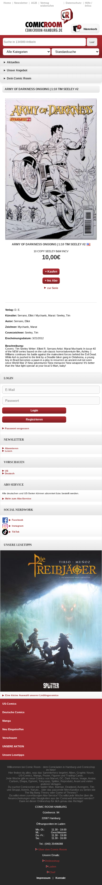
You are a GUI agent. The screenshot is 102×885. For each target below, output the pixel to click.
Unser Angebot (17, 70)
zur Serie (52, 288)
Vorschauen (9, 737)
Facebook (17, 520)
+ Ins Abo (51, 280)
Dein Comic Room (19, 78)
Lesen (8, 451)
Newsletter (21, 2)
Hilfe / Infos (88, 4)
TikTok (15, 531)
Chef (52, 872)
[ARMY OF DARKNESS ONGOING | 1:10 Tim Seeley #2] (51, 169)
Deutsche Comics (13, 712)
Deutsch (9, 473)
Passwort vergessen (17, 428)
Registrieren (34, 419)
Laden (52, 866)
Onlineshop (52, 860)
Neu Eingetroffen (13, 729)
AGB (34, 2)
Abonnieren (11, 448)
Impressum (44, 877)
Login (34, 410)
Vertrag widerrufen (47, 4)
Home (7, 2)
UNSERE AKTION (13, 746)
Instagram (17, 526)
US (6, 471)
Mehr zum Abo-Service (18, 498)
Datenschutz (74, 2)
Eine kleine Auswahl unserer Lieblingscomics (32, 695)
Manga (6, 720)
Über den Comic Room (52, 849)
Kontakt (60, 877)
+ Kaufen (51, 271)
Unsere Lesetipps (13, 754)
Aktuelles (13, 62)
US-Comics (9, 703)
